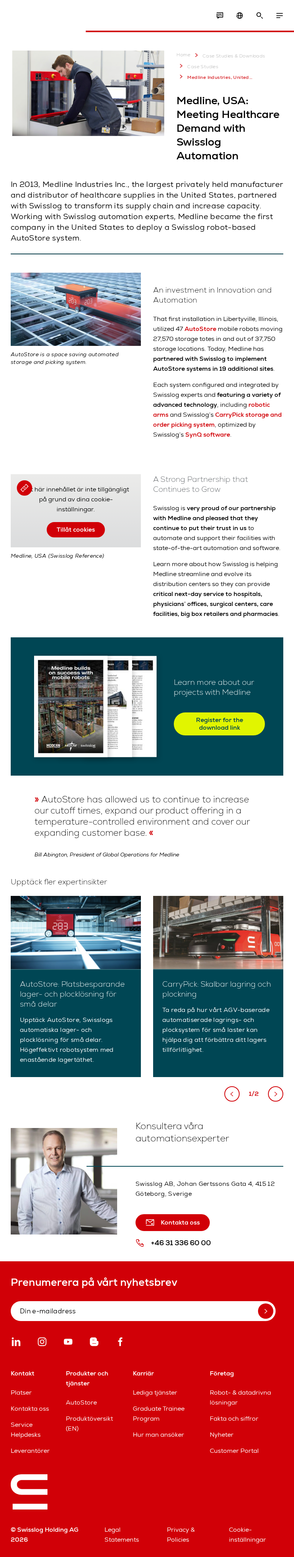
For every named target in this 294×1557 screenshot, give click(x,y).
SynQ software (207, 435)
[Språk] (239, 15)
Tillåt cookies (76, 530)
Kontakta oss (30, 1409)
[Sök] (259, 15)
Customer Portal (234, 1451)
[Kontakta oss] (220, 15)
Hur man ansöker (158, 1435)
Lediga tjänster (155, 1392)
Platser (21, 1392)
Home (183, 55)
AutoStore (200, 329)
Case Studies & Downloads (234, 56)
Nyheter (222, 1435)
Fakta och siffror (234, 1419)
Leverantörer (30, 1451)
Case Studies (202, 67)
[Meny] (279, 15)
